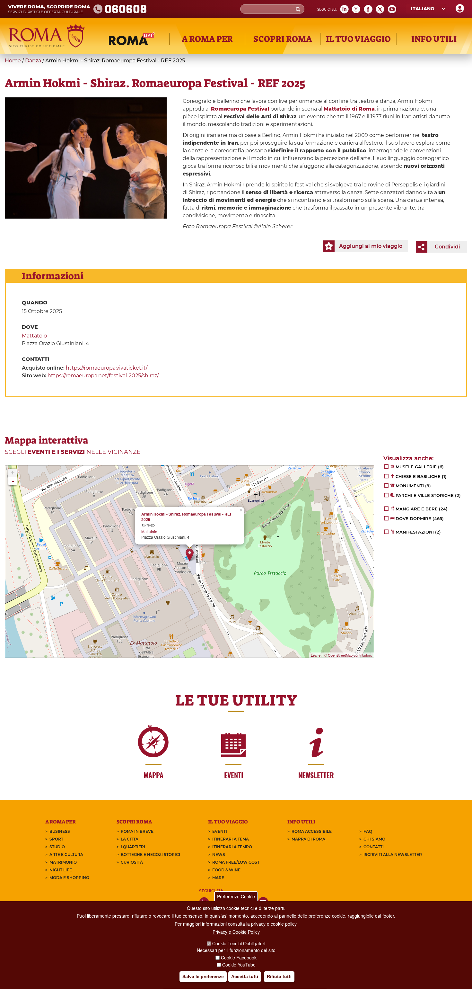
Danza (33, 61)
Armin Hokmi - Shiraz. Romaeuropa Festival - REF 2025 (186, 516)
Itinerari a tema (230, 839)
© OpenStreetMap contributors (348, 655)
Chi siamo (374, 839)
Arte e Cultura (66, 854)
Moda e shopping (69, 877)
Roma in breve (137, 831)
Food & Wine (226, 870)
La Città (129, 839)
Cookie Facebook (239, 957)
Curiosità (132, 862)
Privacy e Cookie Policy (236, 932)
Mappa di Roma (308, 839)
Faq (367, 831)
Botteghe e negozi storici (150, 854)
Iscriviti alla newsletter (392, 854)
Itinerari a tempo (232, 846)
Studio (57, 846)
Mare (218, 877)
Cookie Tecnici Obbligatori (238, 943)
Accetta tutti (244, 976)
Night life (60, 870)
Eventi (219, 831)
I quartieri (133, 846)
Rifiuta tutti (279, 976)
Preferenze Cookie (236, 896)
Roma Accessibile (312, 831)
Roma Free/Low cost (235, 862)
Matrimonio (63, 862)
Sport (56, 839)
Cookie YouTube (239, 964)
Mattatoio (34, 336)
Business (59, 831)
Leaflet (316, 655)
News (218, 854)
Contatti (373, 846)
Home (13, 61)
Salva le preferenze (203, 976)
